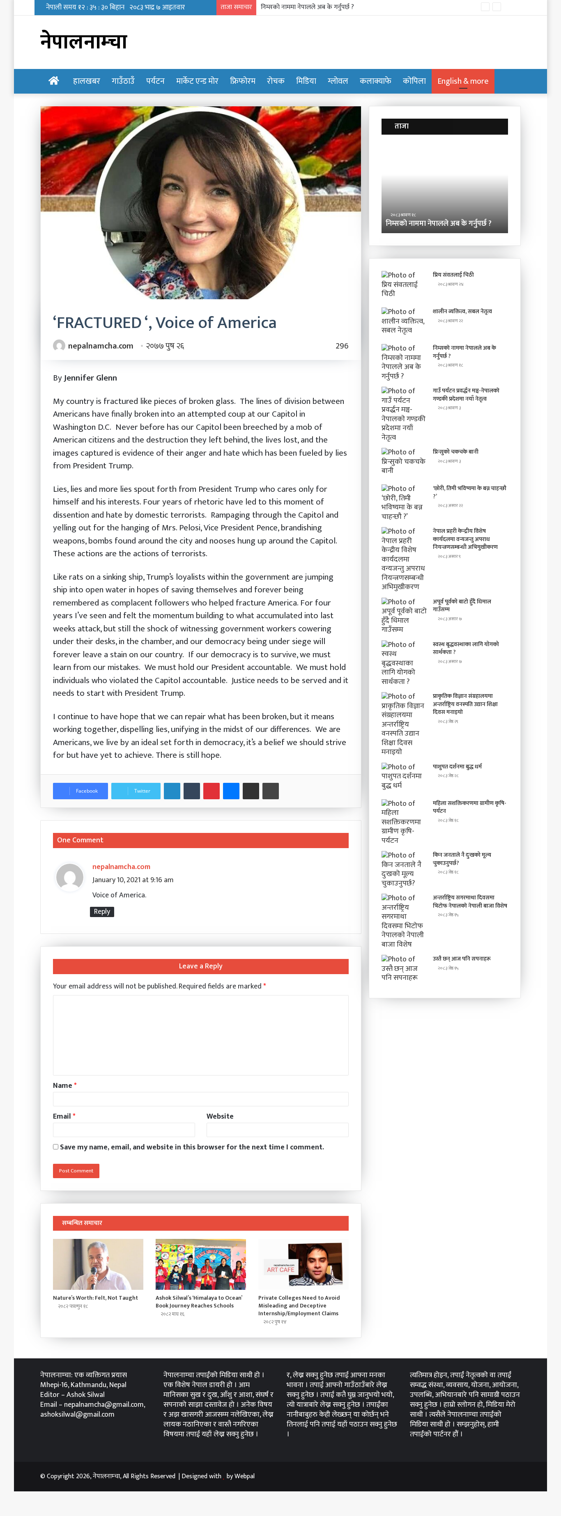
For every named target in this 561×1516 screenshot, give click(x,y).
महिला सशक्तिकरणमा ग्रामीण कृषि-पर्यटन (469, 807)
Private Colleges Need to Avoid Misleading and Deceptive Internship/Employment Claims (299, 1305)
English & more (463, 81)
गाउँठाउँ (123, 81)
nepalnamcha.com (100, 346)
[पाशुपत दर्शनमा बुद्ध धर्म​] (404, 778)
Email (64, 1116)
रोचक (276, 81)
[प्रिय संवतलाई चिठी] (404, 286)
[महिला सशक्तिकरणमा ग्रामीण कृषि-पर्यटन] (404, 822)
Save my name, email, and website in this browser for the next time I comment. (192, 1147)
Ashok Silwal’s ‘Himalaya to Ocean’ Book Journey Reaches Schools (199, 1301)
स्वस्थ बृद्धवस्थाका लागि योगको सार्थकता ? (466, 648)
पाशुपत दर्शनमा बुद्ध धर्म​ (457, 766)
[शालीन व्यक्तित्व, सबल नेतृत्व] (404, 322)
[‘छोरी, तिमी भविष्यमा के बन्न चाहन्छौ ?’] (404, 502)
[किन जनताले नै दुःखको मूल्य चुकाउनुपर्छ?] (404, 869)
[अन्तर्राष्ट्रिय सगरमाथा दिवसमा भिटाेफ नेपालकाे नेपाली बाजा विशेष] (404, 921)
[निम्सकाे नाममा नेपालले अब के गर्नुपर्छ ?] (404, 362)
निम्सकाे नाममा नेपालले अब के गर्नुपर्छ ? (439, 224)
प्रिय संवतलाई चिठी (453, 275)
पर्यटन (155, 81)
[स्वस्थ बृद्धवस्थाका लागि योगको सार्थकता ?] (404, 663)
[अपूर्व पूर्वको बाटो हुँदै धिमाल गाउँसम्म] (404, 616)
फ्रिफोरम (242, 81)
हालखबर (86, 81)
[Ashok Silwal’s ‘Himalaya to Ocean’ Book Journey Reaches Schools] (201, 1264)
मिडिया (306, 81)
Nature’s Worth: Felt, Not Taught (95, 1298)
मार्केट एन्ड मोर (197, 81)
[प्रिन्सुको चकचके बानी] (404, 463)
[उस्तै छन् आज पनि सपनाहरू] (404, 970)
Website (220, 1116)
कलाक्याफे (375, 81)
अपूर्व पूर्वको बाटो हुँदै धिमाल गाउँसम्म (462, 606)
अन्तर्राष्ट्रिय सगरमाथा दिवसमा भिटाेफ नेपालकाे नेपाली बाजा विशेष (470, 902)
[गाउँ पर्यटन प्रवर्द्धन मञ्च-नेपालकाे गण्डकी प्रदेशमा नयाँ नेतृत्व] (404, 414)
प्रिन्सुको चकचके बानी (455, 451)
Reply (102, 912)
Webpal (245, 1476)
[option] (445, 188)
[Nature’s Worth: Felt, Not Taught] (98, 1264)
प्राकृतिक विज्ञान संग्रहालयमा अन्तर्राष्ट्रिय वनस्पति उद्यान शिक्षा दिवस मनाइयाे (465, 704)
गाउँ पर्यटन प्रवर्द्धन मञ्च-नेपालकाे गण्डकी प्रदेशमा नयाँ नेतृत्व (329, 7)
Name (65, 1086)
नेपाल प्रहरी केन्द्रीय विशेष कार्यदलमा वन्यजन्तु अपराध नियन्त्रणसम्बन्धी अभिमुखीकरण (465, 539)
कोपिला (414, 81)
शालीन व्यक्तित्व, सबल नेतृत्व (462, 311)
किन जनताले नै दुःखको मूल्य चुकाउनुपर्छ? (462, 859)
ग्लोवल (338, 81)
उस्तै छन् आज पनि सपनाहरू (462, 958)
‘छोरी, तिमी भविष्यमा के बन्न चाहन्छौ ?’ (469, 492)
